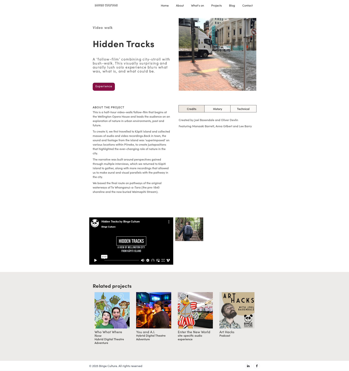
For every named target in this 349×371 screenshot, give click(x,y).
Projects (216, 5)
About (180, 5)
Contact (247, 5)
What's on (197, 5)
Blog (232, 5)
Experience (103, 86)
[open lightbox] (189, 229)
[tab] (191, 108)
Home (165, 5)
